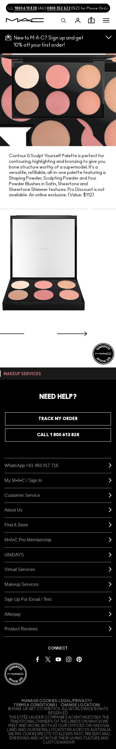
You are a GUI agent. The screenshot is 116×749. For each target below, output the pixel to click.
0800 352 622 (58, 8)
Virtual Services (19, 569)
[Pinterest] (79, 659)
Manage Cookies (39, 701)
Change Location (80, 705)
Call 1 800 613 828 (58, 435)
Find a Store (16, 524)
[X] (48, 659)
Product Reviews (21, 628)
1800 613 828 (25, 8)
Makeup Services (21, 584)
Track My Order (58, 418)
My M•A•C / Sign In (23, 480)
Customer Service (22, 495)
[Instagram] (68, 659)
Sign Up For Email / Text (27, 599)
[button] (106, 20)
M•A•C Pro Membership (27, 539)
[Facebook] (37, 659)
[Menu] (106, 20)
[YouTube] (58, 659)
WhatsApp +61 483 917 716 (31, 465)
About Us (13, 509)
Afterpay (12, 614)
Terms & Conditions (34, 705)
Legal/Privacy (74, 701)
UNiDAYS (14, 554)
